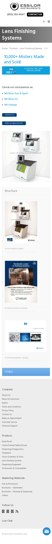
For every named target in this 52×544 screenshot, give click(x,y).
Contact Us (35, 14)
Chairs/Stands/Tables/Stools (14, 445)
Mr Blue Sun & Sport (16, 93)
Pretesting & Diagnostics (12, 449)
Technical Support (10, 426)
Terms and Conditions (11, 406)
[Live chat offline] (47, 531)
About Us (6, 395)
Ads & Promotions (10, 484)
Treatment (6, 453)
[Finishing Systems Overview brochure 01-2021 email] (21, 283)
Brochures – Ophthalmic (12, 487)
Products (13, 48)
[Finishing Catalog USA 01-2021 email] (25, 337)
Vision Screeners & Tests (12, 456)
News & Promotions (10, 399)
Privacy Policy (7, 410)
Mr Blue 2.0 (11, 98)
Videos (5, 495)
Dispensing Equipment (11, 464)
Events (5, 403)
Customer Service (9, 422)
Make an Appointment (12, 418)
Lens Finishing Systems (31, 48)
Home (5, 48)
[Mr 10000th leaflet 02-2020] (21, 223)
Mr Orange (10, 104)
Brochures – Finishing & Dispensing (17, 491)
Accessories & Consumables (14, 468)
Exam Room (7, 441)
